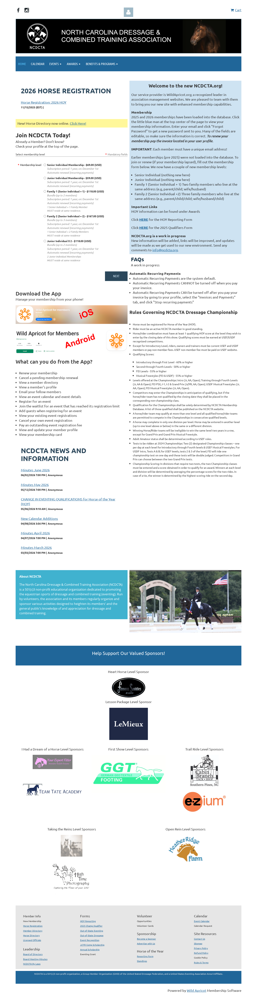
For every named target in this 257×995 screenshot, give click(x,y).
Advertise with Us (146, 943)
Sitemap (198, 943)
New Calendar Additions (39, 518)
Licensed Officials (32, 940)
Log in (128, 12)
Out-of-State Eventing (91, 930)
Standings (142, 960)
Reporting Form (145, 956)
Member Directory (32, 930)
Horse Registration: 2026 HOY (43, 102)
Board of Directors (33, 954)
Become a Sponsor (146, 938)
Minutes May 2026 (35, 485)
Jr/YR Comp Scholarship (92, 944)
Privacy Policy (201, 948)
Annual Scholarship (90, 949)
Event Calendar (202, 921)
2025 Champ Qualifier (91, 925)
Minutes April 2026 (35, 533)
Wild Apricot (196, 990)
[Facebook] (18, 10)
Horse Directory (31, 935)
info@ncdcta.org (165, 250)
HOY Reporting (88, 921)
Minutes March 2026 (36, 547)
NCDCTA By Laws (31, 963)
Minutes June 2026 (35, 470)
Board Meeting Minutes (35, 959)
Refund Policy (201, 952)
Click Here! (78, 123)
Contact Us (199, 938)
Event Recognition (89, 940)
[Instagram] (26, 10)
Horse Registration (33, 925)
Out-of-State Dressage (91, 935)
